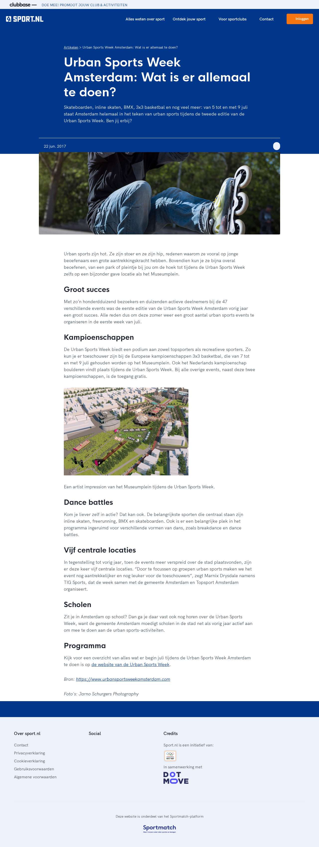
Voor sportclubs (232, 18)
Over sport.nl (27, 733)
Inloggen (302, 18)
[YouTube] (115, 744)
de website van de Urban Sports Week (130, 664)
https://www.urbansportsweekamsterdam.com (123, 679)
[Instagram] (99, 744)
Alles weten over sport (145, 18)
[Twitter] (107, 744)
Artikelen (71, 47)
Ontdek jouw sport (189, 18)
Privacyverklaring (29, 752)
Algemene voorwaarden (35, 776)
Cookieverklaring (29, 760)
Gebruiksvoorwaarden (34, 768)
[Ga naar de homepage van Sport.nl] (24, 18)
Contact (266, 18)
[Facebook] (91, 744)
